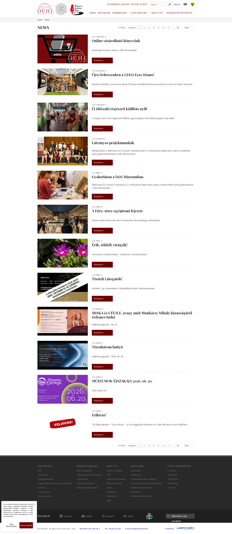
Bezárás (33, 505)
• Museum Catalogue (114, 471)
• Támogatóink (173, 483)
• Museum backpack (45, 479)
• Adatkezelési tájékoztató (141, 488)
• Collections (111, 492)
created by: (169, 529)
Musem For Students (179, 12)
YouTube (89, 516)
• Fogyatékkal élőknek (85, 483)
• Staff (108, 488)
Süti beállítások (11, 525)
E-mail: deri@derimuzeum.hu (136, 528)
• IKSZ (39, 471)
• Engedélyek (172, 479)
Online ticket (138, 4)
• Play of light (42, 475)
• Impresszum (135, 475)
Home (39, 20)
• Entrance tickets (44, 496)
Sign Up (177, 4)
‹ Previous (132, 27)
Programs (104, 12)
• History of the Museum (115, 479)
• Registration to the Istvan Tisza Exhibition (54, 483)
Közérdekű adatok (118, 4)
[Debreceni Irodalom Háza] (77, 10)
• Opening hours (43, 492)
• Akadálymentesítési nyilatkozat (143, 479)
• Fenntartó (171, 471)
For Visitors (138, 12)
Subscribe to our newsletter (179, 517)
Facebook (68, 516)
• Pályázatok (172, 475)
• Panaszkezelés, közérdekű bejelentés (146, 483)
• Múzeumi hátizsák (84, 471)
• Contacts (41, 488)
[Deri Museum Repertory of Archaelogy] (61, 9)
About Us (156, 12)
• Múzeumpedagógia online (87, 488)
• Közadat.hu (135, 492)
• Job (108, 475)
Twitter (130, 516)
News (93, 12)
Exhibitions (119, 12)
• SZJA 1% (171, 488)
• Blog (108, 500)
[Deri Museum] (45, 8)
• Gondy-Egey (135, 471)
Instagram (110, 516)
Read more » (99, 60)
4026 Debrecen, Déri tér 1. (89, 528)
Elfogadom (26, 525)
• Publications (111, 496)
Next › (187, 27)
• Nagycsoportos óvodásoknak (88, 475)
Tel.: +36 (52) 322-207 (113, 528)
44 (178, 27)
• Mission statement (114, 483)
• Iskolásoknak (82, 479)
